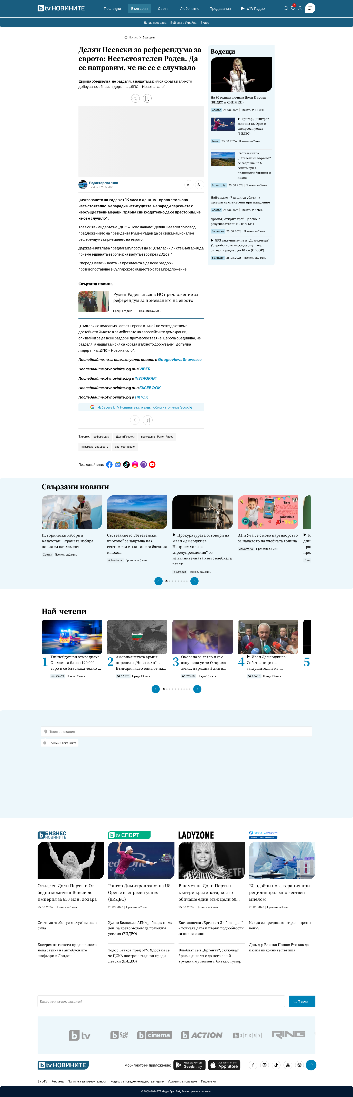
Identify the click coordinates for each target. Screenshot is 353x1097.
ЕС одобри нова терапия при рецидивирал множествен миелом (279, 892)
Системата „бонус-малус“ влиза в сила (67, 925)
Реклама (57, 1081)
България (139, 8)
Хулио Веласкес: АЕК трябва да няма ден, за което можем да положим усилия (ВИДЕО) (140, 928)
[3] (293, 9)
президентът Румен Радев (157, 436)
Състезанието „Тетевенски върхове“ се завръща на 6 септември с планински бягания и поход (254, 165)
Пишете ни (208, 1081)
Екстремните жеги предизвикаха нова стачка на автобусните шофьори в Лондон (67, 950)
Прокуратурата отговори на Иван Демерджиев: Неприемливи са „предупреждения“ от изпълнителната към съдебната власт (202, 549)
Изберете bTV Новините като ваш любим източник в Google (144, 407)
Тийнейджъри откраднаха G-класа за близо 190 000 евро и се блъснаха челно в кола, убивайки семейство (75, 662)
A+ (200, 184)
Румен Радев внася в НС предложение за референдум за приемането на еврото (155, 297)
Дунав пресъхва (155, 22)
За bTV (42, 1081)
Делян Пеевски (125, 436)
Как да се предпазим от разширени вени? (280, 925)
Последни (112, 8)
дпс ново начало (125, 446)
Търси (303, 1001)
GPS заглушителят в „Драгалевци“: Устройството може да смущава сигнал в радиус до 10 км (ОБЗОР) (240, 245)
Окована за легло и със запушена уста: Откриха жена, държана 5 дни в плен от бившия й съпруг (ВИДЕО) (204, 662)
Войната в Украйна (183, 22)
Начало (133, 37)
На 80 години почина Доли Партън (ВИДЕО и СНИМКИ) (238, 99)
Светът (164, 8)
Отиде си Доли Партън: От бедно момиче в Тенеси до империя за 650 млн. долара (67, 892)
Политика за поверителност (87, 1081)
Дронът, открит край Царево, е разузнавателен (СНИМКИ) (235, 221)
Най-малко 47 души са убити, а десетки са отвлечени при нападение (240, 199)
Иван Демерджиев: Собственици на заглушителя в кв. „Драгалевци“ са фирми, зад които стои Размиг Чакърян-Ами (269, 662)
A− (189, 184)
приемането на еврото (95, 446)
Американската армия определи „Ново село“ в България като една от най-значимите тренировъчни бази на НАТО (141, 662)
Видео (204, 22)
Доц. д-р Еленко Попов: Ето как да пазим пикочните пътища (279, 947)
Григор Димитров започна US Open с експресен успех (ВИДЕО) (253, 126)
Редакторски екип (103, 183)
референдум (101, 436)
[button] (158, 581)
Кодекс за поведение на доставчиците (137, 1081)
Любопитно (189, 8)
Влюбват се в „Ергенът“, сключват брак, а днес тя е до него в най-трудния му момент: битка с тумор (210, 956)
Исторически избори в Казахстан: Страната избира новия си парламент (67, 540)
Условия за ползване (182, 1081)
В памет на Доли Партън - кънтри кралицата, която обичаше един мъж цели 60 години (207, 893)
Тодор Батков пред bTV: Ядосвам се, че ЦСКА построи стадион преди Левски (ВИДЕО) (139, 956)
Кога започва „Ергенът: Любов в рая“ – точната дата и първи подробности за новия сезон (211, 928)
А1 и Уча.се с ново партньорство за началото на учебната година (268, 537)
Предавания (220, 8)
